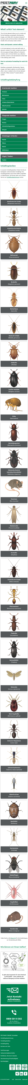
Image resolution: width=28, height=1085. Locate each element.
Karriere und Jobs (5, 1046)
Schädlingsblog (5, 1043)
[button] (25, 3)
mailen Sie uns (19, 23)
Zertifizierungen (5, 1050)
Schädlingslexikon (5, 1041)
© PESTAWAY (5, 1079)
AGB (13, 1079)
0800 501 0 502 (9, 23)
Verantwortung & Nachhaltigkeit (9, 1058)
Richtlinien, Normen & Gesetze (9, 1055)
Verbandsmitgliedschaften (8, 1053)
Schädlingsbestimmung (13, 177)
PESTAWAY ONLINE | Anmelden (9, 1035)
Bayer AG (13, 938)
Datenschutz (18, 1079)
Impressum (24, 1079)
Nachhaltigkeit (4, 1061)
